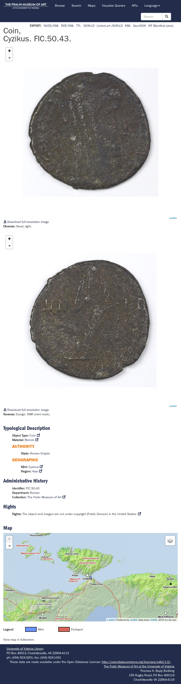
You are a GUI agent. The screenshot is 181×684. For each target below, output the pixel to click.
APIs (135, 6)
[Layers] (170, 540)
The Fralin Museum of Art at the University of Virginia (139, 666)
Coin (33, 435)
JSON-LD (88, 26)
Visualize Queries (113, 6)
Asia (35, 471)
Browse (60, 6)
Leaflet (173, 218)
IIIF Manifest (156, 26)
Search (76, 6)
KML (128, 26)
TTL (78, 26)
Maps (91, 6)
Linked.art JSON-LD (110, 26)
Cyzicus (33, 467)
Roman (35, 493)
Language (151, 6)
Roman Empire (40, 453)
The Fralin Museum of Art (44, 497)
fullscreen (27, 640)
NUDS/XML (51, 26)
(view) (169, 26)
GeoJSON (139, 26)
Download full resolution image (27, 222)
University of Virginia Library (25, 649)
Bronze (29, 440)
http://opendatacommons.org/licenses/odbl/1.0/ (136, 662)
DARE (154, 619)
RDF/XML (67, 26)
